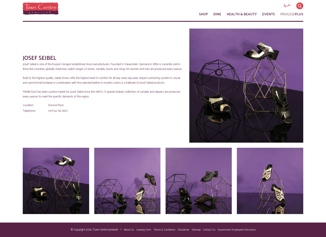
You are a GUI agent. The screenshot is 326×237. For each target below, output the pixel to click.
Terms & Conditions (164, 229)
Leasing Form (143, 229)
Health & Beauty (242, 14)
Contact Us (209, 229)
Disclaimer (183, 229)
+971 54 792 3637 (58, 110)
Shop (203, 14)
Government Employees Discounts (237, 229)
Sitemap (196, 229)
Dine (217, 14)
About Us (129, 229)
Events (268, 14)
